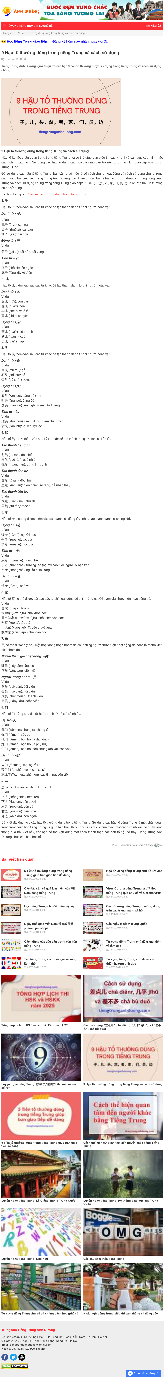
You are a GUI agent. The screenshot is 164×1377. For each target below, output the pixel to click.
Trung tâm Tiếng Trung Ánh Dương (28, 1330)
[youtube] (21, 1357)
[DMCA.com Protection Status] (14, 1368)
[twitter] (13, 1357)
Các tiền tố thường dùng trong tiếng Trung (57, 194)
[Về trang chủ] (82, 11)
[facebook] (4, 1357)
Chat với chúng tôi (146, 1373)
